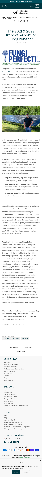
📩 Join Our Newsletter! (12, 439)
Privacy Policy (19, 468)
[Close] (40, 460)
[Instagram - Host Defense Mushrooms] (17, 20)
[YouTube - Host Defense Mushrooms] (24, 20)
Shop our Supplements (21, 1)
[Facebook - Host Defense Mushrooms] (14, 20)
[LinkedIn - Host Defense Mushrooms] (27, 20)
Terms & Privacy (24, 458)
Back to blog (21, 351)
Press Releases (11, 17)
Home (3, 17)
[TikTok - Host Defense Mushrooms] (21, 20)
